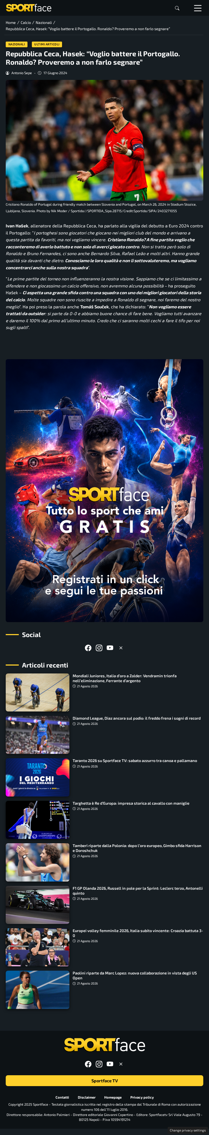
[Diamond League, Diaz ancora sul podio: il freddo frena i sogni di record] (37, 735)
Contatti (62, 1097)
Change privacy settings (188, 1130)
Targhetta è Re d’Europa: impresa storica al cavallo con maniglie (131, 803)
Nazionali (16, 44)
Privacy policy (142, 1097)
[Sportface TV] (104, 490)
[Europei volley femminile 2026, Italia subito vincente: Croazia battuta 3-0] (37, 947)
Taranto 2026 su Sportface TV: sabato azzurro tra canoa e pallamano (135, 760)
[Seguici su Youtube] (110, 648)
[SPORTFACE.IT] (28, 7)
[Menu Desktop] (197, 8)
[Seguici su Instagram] (99, 648)
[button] (177, 8)
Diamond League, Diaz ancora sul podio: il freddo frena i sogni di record (137, 718)
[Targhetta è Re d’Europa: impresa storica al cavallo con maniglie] (37, 820)
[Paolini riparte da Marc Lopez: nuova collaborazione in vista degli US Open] (37, 990)
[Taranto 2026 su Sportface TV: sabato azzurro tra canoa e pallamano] (37, 777)
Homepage (113, 1097)
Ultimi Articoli (47, 44)
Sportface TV (104, 1080)
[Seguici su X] (121, 648)
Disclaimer (87, 1097)
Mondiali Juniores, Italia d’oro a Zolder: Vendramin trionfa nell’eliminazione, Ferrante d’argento (125, 678)
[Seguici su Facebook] (88, 648)
